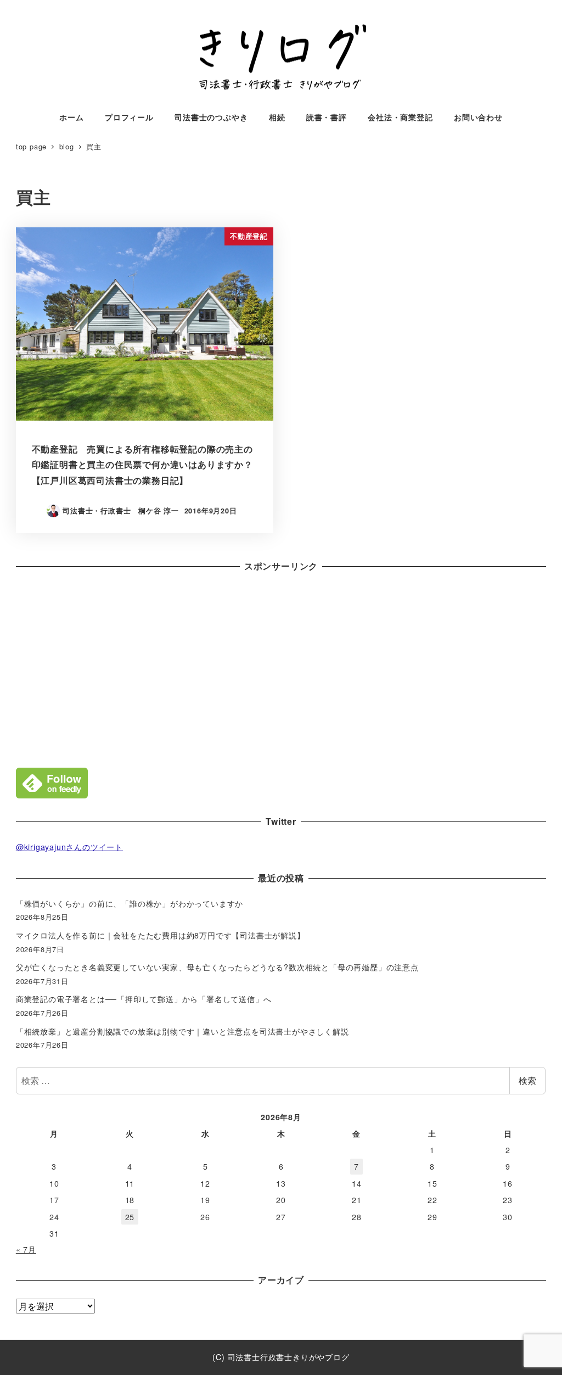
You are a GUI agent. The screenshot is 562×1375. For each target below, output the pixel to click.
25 (130, 1216)
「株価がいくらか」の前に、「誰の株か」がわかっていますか (129, 903)
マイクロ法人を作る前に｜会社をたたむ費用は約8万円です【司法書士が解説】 (160, 935)
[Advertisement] (281, 667)
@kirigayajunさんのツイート (69, 846)
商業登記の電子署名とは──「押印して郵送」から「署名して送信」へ (144, 998)
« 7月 (26, 1249)
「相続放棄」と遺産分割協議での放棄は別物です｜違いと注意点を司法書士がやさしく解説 (182, 1031)
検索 (527, 1080)
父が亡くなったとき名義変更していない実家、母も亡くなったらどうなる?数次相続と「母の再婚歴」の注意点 (217, 967)
